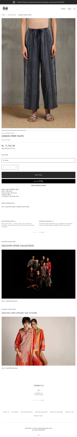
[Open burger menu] (74, 9)
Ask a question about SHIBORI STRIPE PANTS (15, 207)
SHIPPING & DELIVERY (45, 221)
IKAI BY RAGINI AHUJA (8, 133)
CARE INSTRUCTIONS (8, 221)
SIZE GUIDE (5, 155)
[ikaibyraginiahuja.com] (5, 9)
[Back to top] (38, 435)
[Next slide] (41, 232)
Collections (12, 15)
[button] (63, 9)
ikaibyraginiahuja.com (44, 428)
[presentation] (38, 73)
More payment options (38, 185)
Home (3, 15)
